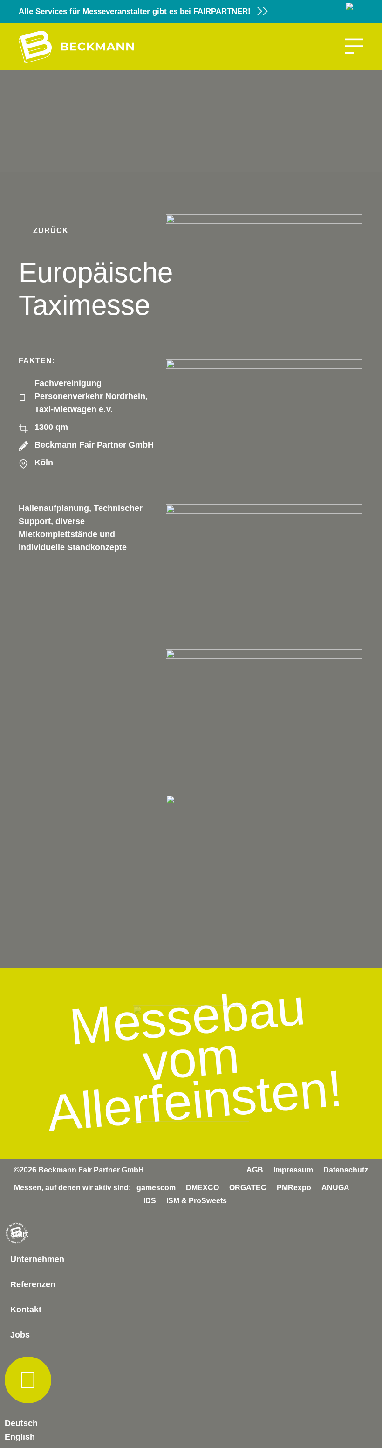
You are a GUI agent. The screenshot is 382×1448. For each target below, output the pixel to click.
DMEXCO (202, 1188)
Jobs (20, 1334)
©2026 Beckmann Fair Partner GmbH (79, 1170)
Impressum (293, 1170)
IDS (149, 1201)
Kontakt (25, 1309)
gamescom (156, 1188)
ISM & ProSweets (196, 1201)
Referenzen (32, 1284)
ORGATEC (247, 1188)
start (19, 1234)
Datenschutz (345, 1170)
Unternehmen (37, 1259)
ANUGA (335, 1188)
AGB (254, 1170)
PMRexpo (294, 1188)
